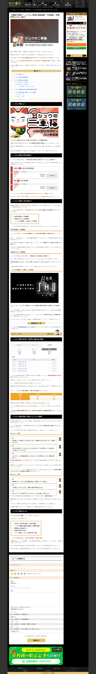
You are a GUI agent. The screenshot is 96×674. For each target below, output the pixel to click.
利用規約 (25, 670)
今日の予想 (55, 4)
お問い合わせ (57, 668)
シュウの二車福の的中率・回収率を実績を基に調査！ (26, 89)
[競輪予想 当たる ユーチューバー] (69, 70)
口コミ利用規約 (37, 635)
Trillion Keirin (79, 17)
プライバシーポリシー (71, 670)
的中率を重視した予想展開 (22, 82)
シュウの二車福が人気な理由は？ (21, 80)
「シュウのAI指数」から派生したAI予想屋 (25, 86)
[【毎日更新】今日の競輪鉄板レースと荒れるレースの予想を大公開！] (69, 75)
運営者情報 (39, 668)
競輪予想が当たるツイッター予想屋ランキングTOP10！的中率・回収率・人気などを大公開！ (79, 63)
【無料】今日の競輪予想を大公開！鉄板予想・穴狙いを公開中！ (79, 74)
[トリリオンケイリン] (70, 20)
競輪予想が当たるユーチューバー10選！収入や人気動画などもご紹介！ (79, 69)
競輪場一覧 (68, 4)
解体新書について (22, 668)
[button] (72, 55)
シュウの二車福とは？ (19, 74)
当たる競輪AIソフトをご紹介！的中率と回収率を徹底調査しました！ (79, 79)
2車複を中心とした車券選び (22, 84)
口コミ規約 (48, 670)
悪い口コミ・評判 (20, 96)
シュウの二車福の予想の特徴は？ (21, 77)
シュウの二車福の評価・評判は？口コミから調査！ (25, 92)
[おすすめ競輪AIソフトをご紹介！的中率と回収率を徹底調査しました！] (69, 80)
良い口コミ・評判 (20, 94)
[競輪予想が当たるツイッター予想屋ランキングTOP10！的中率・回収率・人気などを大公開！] (69, 65)
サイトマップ (74, 668)
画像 (84, 23)
